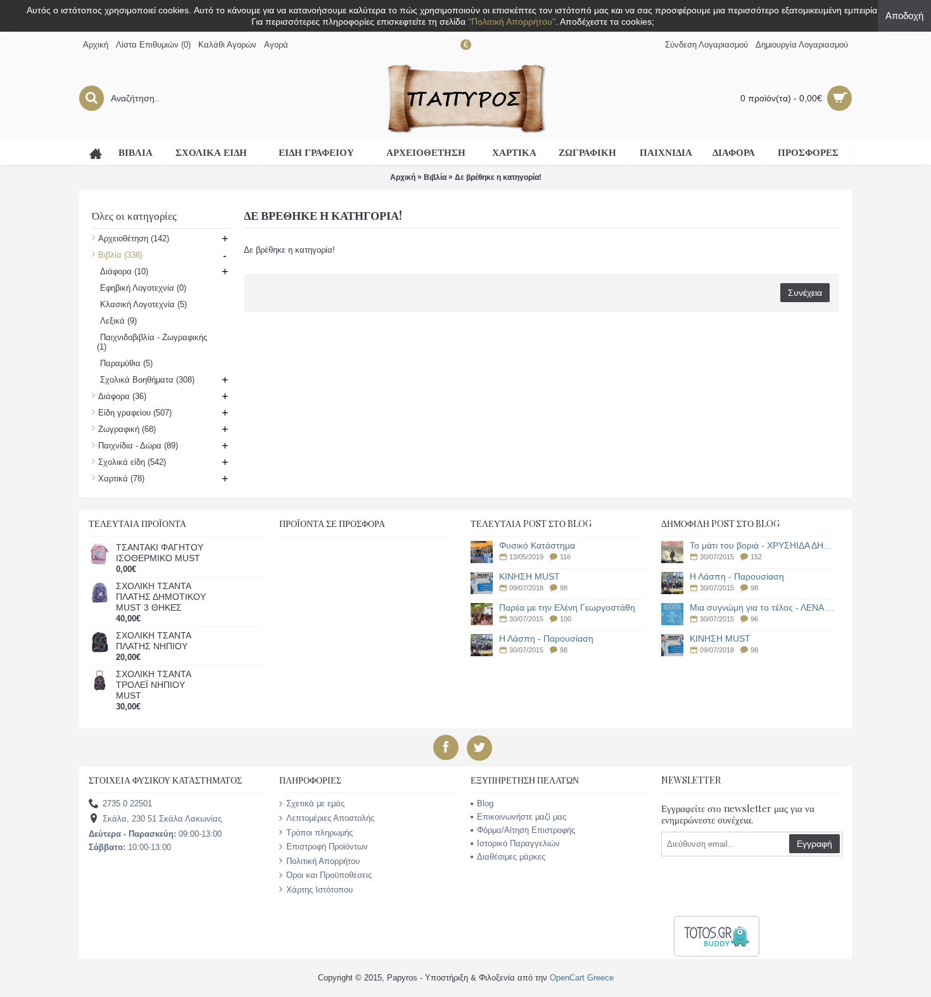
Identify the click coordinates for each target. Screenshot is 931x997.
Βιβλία (435, 177)
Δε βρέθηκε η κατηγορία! (498, 177)
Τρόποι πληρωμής (319, 832)
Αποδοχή (904, 15)
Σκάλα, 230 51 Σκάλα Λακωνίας (162, 819)
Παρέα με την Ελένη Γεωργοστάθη (567, 608)
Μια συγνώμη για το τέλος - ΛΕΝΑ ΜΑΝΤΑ (763, 608)
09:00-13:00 (155, 834)
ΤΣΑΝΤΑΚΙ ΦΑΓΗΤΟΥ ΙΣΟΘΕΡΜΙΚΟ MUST (159, 552)
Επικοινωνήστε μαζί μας (521, 817)
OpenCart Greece (582, 977)
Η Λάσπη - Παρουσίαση (546, 639)
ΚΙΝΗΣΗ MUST (529, 576)
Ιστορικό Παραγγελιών (518, 843)
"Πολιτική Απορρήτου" (511, 21)
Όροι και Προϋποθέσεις (329, 875)
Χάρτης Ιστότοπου (319, 889)
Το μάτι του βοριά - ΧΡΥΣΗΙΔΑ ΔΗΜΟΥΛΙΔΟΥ (763, 545)
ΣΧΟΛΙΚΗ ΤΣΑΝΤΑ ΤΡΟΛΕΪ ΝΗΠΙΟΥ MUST (153, 685)
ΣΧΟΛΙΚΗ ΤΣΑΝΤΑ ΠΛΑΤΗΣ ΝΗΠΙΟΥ (153, 640)
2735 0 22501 (127, 804)
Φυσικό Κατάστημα (537, 545)
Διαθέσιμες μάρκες (511, 856)
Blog (485, 803)
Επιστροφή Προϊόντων (327, 846)
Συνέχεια (805, 293)
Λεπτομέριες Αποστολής (330, 818)
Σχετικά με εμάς (315, 803)
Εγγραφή (814, 844)
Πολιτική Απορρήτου (323, 861)
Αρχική (402, 177)
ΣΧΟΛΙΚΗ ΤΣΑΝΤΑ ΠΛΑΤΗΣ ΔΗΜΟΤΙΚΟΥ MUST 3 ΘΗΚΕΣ (161, 597)
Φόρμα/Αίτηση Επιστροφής (526, 830)
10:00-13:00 (130, 847)
